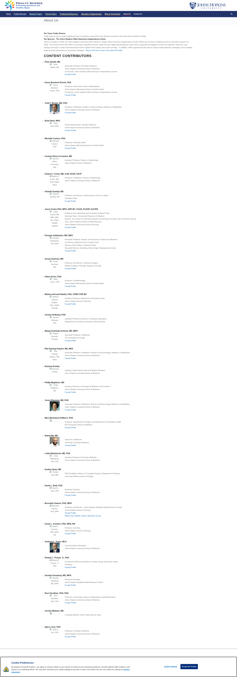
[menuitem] (8, 14)
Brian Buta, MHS (52, 121)
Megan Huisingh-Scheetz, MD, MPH (61, 331)
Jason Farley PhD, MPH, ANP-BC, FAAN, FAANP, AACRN (71, 209)
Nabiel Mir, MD (51, 436)
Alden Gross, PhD (53, 277)
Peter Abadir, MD (52, 62)
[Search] (230, 14)
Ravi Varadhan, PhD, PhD (57, 593)
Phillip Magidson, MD (54, 382)
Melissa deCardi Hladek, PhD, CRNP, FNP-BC (66, 294)
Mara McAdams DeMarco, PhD (59, 418)
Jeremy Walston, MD (54, 611)
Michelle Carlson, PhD (55, 138)
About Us (51, 20)
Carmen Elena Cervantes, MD (58, 156)
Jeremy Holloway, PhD (55, 315)
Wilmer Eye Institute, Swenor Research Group (83, 516)
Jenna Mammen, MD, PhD (57, 400)
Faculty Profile (70, 74)
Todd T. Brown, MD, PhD (56, 103)
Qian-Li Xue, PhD (53, 627)
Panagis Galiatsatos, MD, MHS (59, 235)
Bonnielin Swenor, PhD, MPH (58, 503)
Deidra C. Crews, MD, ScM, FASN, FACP (63, 174)
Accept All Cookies (189, 667)
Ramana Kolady (52, 366)
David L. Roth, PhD (53, 486)
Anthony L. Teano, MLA (56, 542)
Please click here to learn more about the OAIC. (104, 50)
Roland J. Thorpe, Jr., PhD (57, 558)
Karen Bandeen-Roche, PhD (58, 82)
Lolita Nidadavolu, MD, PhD (57, 453)
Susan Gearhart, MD (54, 259)
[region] (118, 667)
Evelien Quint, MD (53, 469)
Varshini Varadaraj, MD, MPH (58, 575)
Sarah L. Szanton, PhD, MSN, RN (60, 524)
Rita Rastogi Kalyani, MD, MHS (59, 349)
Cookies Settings (170, 667)
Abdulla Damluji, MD (54, 191)
